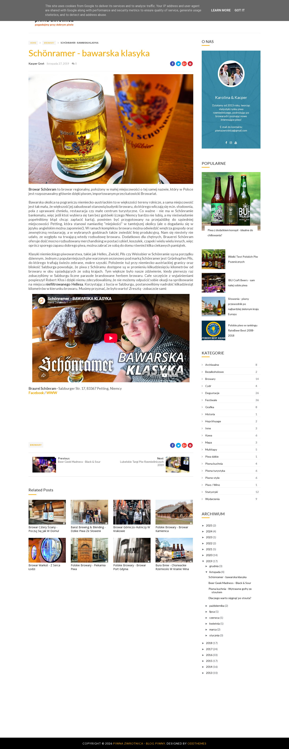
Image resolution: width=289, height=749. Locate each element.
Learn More (221, 10)
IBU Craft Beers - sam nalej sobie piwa (241, 282)
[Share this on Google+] (184, 63)
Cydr (208, 386)
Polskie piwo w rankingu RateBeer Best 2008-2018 (242, 330)
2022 (209, 543)
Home (33, 43)
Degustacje (212, 393)
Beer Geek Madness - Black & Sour (230, 583)
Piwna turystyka (215, 470)
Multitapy (211, 449)
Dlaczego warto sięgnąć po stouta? (230, 598)
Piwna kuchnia (214, 463)
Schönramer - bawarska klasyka (228, 577)
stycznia (214, 635)
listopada (215, 572)
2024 (209, 531)
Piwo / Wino (212, 484)
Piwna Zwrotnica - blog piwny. (140, 743)
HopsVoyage (213, 421)
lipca (212, 611)
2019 (209, 561)
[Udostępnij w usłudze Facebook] (172, 63)
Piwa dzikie (212, 456)
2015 (209, 660)
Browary (49, 43)
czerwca (214, 617)
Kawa (208, 435)
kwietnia (214, 623)
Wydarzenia (212, 499)
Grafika (209, 407)
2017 (209, 649)
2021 (209, 549)
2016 (209, 655)
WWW (51, 392)
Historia (210, 414)
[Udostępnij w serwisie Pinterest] (190, 63)
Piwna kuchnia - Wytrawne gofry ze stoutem (230, 590)
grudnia (214, 566)
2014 (209, 666)
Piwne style (212, 477)
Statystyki (211, 492)
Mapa (208, 442)
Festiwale (211, 400)
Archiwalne (212, 364)
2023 (209, 537)
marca (213, 629)
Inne (208, 428)
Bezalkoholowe (214, 371)
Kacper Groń (36, 63)
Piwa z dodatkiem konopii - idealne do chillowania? (230, 232)
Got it (240, 10)
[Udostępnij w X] (178, 63)
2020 (209, 555)
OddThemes (197, 743)
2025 (209, 525)
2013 (209, 672)
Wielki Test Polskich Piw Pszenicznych (243, 259)
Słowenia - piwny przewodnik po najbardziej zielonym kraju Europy (243, 306)
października (216, 605)
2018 (209, 643)
